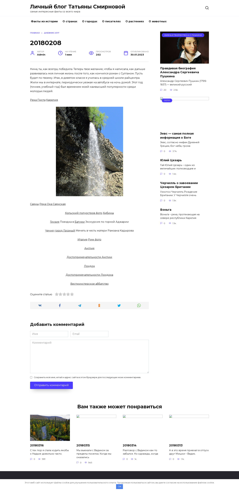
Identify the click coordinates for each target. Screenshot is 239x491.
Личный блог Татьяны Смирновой (77, 6)
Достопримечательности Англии (89, 257)
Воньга (165, 209)
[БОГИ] (184, 127)
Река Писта (38, 100)
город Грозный (64, 230)
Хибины (108, 213)
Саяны (34, 204)
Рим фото (94, 239)
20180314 (130, 445)
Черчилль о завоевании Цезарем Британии (179, 185)
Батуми (80, 221)
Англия (89, 248)
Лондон (89, 266)
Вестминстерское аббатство (89, 283)
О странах (70, 21)
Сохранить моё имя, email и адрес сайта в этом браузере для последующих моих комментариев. (87, 377)
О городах (89, 21)
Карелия (52, 100)
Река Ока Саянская (53, 204)
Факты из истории (44, 21)
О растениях (135, 21)
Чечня (49, 230)
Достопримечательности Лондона (89, 274)
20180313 (176, 445)
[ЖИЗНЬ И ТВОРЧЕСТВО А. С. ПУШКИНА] (184, 61)
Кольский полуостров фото (83, 213)
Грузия (54, 221)
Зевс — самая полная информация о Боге (177, 135)
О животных (157, 21)
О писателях (111, 21)
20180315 (83, 445)
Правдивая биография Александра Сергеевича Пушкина (179, 72)
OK (119, 486)
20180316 (37, 445)
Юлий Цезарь (171, 160)
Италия (82, 239)
